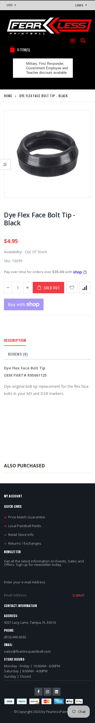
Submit (78, 595)
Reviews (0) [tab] (18, 354)
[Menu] (72, 40)
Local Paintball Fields (24, 525)
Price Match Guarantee (26, 517)
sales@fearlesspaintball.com (27, 651)
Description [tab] (15, 340)
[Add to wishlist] (72, 287)
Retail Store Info (21, 534)
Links (79, 5)
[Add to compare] (85, 287)
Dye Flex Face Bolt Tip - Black (39, 218)
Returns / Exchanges (24, 543)
